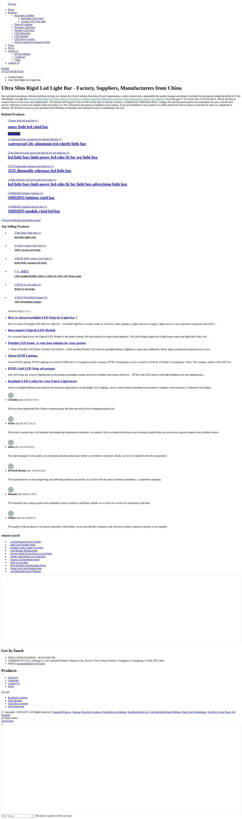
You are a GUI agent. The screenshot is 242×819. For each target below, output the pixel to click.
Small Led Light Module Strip (26, 568)
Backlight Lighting (24, 15)
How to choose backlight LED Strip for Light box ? (42, 317)
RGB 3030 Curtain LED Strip (30, 263)
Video (17, 60)
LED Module (21, 36)
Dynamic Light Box (24, 27)
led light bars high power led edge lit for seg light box (53, 157)
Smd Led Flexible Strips (23, 544)
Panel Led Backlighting (194, 712)
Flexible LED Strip (24, 30)
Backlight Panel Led (138, 712)
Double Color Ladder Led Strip (26, 547)
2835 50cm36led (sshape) (27, 302)
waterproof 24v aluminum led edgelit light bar (47, 144)
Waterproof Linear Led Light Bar (147, 99)
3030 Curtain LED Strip (27, 250)
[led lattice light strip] (27, 232)
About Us (13, 51)
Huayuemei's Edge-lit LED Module (31, 330)
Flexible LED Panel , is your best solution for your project (47, 343)
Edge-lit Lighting (23, 24)
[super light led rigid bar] (23, 120)
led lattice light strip (25, 237)
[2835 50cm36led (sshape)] (30, 297)
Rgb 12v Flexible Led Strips (75, 99)
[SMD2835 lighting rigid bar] (25, 193)
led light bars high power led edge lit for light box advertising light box (67, 184)
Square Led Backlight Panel (25, 559)
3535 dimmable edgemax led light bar (39, 171)
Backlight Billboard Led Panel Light (110, 99)
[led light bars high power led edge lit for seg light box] (39, 152)
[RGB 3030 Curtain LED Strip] (33, 258)
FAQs (11, 48)
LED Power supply (24, 39)
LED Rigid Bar (22, 33)
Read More (14, 133)
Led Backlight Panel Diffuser (25, 571)
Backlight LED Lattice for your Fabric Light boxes (42, 381)
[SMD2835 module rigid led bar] (27, 206)
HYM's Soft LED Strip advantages (31, 368)
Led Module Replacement (23, 550)
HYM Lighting (22, 54)
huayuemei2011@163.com (31, 663)
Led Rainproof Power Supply (25, 541)
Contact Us (14, 62)
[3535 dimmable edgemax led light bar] (30, 166)
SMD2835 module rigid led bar (34, 211)
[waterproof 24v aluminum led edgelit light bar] (35, 139)
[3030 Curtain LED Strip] (30, 245)
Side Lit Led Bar (19, 562)
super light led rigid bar (28, 127)
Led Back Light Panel (219, 712)
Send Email (7, 721)
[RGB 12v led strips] (27, 284)
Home (11, 9)
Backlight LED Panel (32, 18)
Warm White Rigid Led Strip (44, 99)
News (11, 45)
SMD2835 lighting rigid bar (31, 197)
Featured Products (61, 712)
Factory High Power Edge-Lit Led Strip (31, 553)
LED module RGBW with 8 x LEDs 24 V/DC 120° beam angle (47, 276)
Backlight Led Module (114, 712)
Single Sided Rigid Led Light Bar (27, 556)
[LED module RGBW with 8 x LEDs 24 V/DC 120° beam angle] (21, 271)
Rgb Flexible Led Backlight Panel (28, 565)
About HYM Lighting (23, 355)
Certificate (19, 57)
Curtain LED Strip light (33, 21)
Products (12, 12)
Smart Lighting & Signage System (32, 42)
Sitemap (76, 712)
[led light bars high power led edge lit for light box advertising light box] (32, 179)
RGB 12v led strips (24, 289)
